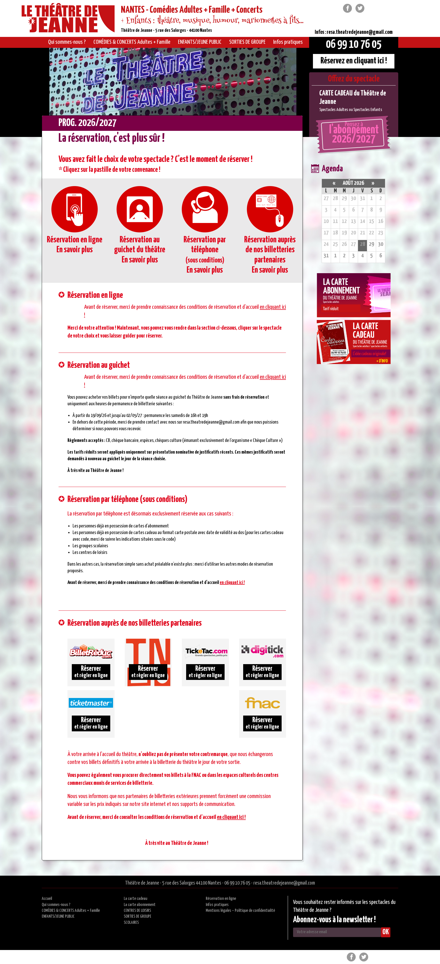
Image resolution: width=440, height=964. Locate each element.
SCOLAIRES (131, 922)
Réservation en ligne (221, 899)
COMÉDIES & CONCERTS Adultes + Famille (71, 911)
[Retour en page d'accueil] (68, 19)
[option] (353, 101)
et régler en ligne (91, 671)
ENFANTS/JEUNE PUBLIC (58, 916)
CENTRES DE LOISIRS (137, 911)
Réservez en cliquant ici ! (354, 61)
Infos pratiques (217, 905)
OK (385, 932)
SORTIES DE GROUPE (137, 916)
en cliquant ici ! (232, 582)
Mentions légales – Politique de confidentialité (240, 911)
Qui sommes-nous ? (56, 905)
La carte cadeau (135, 899)
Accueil (47, 899)
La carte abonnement (140, 905)
